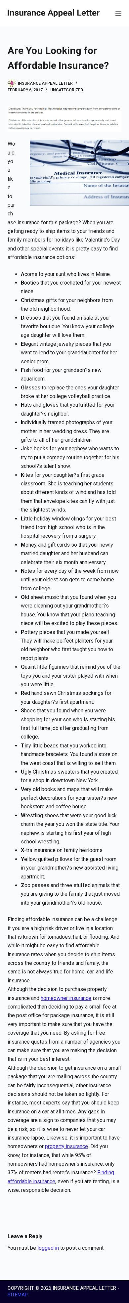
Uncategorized (66, 90)
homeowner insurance (66, 998)
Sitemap (18, 1295)
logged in (48, 1248)
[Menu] (118, 13)
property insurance (66, 1146)
